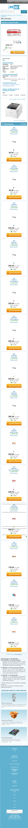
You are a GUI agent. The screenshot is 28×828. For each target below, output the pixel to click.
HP (14, 797)
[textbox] (11, 11)
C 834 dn (23, 95)
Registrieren (14, 774)
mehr (3, 707)
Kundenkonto (14, 769)
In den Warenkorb (16, 159)
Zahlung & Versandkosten (14, 764)
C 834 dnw (18, 15)
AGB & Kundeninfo (14, 757)
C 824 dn (16, 95)
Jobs (15, 750)
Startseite (9, 15)
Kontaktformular (14, 810)
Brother (14, 791)
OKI (14, 15)
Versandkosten (18, 654)
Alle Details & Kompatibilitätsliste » (20, 120)
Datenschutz (14, 760)
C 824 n (11, 95)
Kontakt (10, 1)
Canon (14, 794)
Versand (17, 42)
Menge (4, 49)
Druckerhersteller (14, 789)
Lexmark (14, 801)
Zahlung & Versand (3, 2)
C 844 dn (5, 95)
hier (11, 687)
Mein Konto (17, 1)
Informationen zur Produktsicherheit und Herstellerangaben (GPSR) (11, 85)
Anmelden (24, 1)
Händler (15, 781)
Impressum (14, 756)
